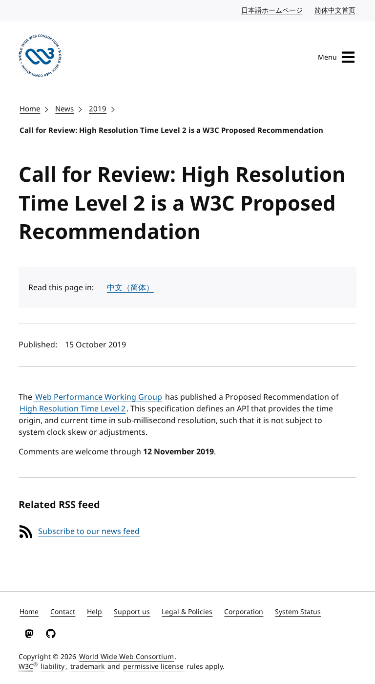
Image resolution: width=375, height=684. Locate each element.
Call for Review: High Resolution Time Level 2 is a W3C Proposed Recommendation (171, 130)
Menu (327, 57)
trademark (87, 667)
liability (52, 667)
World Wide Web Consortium (126, 657)
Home (30, 109)
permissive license (153, 667)
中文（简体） (130, 288)
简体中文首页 (335, 10)
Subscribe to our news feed (89, 531)
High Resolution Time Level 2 (72, 409)
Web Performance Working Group (97, 397)
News (64, 109)
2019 (97, 109)
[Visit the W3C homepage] (40, 57)
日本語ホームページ (272, 10)
